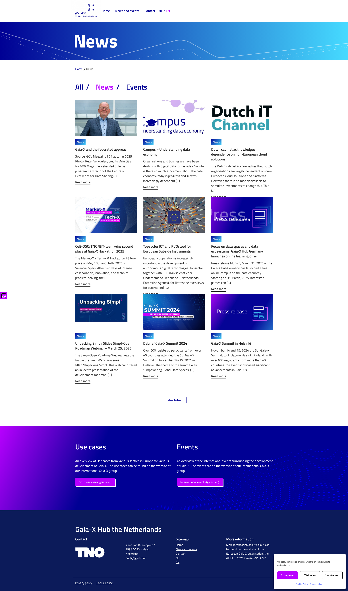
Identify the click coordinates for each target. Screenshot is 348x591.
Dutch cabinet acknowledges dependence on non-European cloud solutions (239, 154)
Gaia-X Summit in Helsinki (231, 343)
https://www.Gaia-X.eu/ (251, 558)
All (79, 86)
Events (136, 86)
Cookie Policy (302, 584)
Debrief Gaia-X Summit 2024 (165, 343)
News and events (127, 10)
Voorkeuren (332, 575)
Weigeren (310, 575)
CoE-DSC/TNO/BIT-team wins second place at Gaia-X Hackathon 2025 (104, 248)
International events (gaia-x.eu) (199, 482)
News (104, 86)
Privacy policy (316, 584)
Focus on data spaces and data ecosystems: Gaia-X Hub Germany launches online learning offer (237, 251)
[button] (174, 400)
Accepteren (287, 575)
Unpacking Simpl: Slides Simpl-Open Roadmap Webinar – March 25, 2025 (103, 345)
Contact (149, 10)
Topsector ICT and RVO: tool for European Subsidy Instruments (167, 248)
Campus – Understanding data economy (166, 151)
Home (106, 10)
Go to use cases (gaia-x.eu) (95, 482)
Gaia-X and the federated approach (102, 149)
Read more (82, 182)
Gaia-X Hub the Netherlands (118, 529)
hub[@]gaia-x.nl (136, 558)
